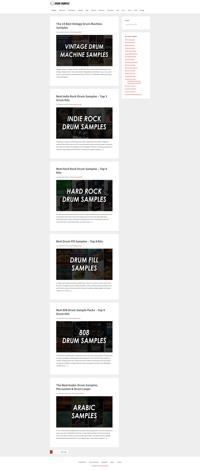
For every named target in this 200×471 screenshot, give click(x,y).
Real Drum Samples (130, 86)
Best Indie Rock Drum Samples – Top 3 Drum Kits (81, 98)
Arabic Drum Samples (130, 51)
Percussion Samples (130, 76)
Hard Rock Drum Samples (134, 81)
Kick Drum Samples (130, 70)
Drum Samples (60, 3)
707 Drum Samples (130, 39)
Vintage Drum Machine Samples (133, 94)
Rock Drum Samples (130, 79)
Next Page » (64, 452)
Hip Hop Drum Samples (131, 68)
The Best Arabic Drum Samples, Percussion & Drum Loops (77, 387)
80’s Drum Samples (130, 42)
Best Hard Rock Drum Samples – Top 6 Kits (81, 171)
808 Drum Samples (130, 48)
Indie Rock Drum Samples (134, 83)
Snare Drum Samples (130, 89)
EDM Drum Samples (130, 65)
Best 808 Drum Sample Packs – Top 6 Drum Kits (80, 312)
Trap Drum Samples (130, 91)
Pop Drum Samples (130, 73)
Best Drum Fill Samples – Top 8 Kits (79, 241)
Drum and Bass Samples (131, 54)
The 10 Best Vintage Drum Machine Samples (79, 26)
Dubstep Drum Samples (131, 62)
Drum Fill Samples (130, 59)
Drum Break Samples (130, 56)
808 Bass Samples (129, 45)
